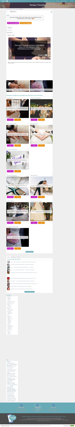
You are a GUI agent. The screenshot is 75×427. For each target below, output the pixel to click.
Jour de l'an (9, 384)
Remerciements (9, 298)
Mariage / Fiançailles (16, 9)
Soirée (13, 399)
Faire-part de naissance (10, 309)
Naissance (9, 391)
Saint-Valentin (9, 399)
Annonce (14, 363)
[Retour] (7, 12)
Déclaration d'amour (11, 373)
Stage (15, 399)
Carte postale (9, 332)
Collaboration (8, 368)
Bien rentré (9, 300)
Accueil (7, 9)
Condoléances (9, 369)
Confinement (14, 369)
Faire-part (8, 308)
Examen (15, 376)
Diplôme (8, 372)
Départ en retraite (10, 328)
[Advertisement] (29, 72)
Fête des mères (9, 320)
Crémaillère (9, 319)
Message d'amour (11, 388)
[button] (46, 1)
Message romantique (11, 390)
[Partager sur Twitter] (10, 30)
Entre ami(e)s (9, 296)
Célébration (13, 371)
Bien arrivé (9, 299)
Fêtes (8, 315)
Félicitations (10, 9)
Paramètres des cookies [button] (66, 425)
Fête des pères (9, 321)
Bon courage (9, 364)
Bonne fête (9, 365)
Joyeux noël (14, 384)
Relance (12, 394)
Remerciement (10, 395)
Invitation (9, 297)
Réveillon (9, 398)
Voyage (8, 331)
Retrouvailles (9, 396)
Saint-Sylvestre (13, 398)
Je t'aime (13, 383)
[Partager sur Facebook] (8, 30)
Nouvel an (14, 391)
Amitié (8, 361)
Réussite (12, 396)
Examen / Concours (10, 312)
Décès (8, 375)
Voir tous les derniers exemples (29, 291)
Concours (11, 368)
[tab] (8, 257)
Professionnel (9, 325)
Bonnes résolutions (9, 367)
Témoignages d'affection (11, 301)
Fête (14, 379)
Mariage (13, 35)
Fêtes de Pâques (10, 316)
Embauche (8, 376)
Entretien (11, 376)
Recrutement (9, 394)
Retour (14, 395)
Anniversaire (9, 322)
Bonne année (14, 364)
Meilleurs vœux (10, 387)
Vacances (9, 400)
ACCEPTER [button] (72, 425)
